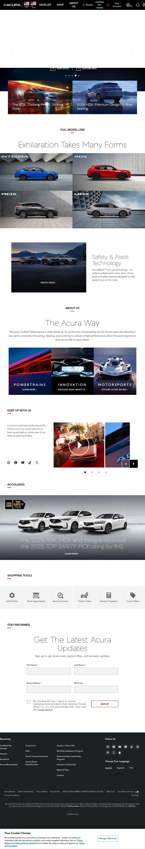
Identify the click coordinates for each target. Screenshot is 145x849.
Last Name (79, 665)
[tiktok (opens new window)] (29, 462)
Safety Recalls (9, 792)
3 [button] (72, 75)
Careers (60, 775)
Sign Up (105, 704)
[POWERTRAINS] (30, 371)
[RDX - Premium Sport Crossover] (36, 209)
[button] (45, 5)
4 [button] (75, 75)
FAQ (27, 751)
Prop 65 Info (55, 792)
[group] (79, 445)
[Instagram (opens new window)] (8, 462)
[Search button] (137, 5)
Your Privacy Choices (126, 792)
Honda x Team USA (66, 746)
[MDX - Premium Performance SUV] (108, 209)
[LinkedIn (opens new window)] (125, 746)
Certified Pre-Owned (100, 5)
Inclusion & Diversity (66, 765)
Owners (3, 754)
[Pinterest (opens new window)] (107, 752)
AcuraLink (4, 759)
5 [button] (79, 75)
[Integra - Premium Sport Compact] (36, 172)
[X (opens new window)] (37, 462)
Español (120, 768)
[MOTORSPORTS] (115, 371)
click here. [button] (132, 806)
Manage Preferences (108, 839)
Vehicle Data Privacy (26, 792)
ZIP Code (78, 683)
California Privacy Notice (24, 843)
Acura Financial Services (36, 756)
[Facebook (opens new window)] (15, 462)
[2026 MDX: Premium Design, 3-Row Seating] (104, 97)
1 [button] (66, 75)
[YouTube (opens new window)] (22, 462)
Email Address (33, 683)
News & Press (63, 770)
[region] (72, 839)
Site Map (135, 795)
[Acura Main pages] (12, 5)
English (108, 768)
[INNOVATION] (72, 371)
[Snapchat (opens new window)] (119, 752)
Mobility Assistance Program (70, 751)
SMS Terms (110, 792)
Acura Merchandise (9, 765)
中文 (131, 768)
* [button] (133, 27)
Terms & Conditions (12, 795)
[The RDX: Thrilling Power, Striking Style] (40, 97)
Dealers (89, 5)
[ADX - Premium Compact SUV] (108, 172)
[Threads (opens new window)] (137, 746)
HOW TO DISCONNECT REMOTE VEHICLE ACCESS (83, 792)
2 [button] (69, 75)
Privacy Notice (45, 710)
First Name (32, 665)
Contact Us (30, 746)
